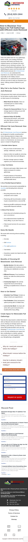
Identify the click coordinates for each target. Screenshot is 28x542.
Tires (5, 246)
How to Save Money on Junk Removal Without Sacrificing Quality (12, 434)
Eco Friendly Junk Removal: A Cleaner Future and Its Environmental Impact (14, 423)
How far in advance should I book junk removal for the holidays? (12, 362)
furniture (8, 242)
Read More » (3, 419)
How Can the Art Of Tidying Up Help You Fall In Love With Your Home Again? (14, 445)
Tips (1, 374)
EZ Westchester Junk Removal (12, 132)
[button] (14, 21)
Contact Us (14, 516)
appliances (13, 246)
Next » (9, 474)
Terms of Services (14, 513)
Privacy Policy (14, 510)
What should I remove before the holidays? (14, 354)
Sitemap (14, 519)
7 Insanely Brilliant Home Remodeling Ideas (14, 466)
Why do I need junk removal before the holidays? (12, 348)
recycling (3, 188)
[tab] (14, 348)
